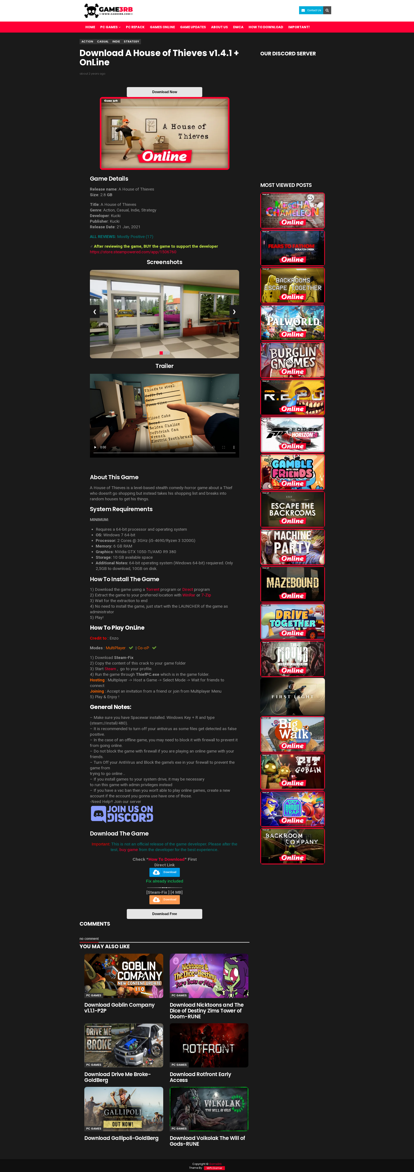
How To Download (167, 859)
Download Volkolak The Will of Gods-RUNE (207, 1140)
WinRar (188, 595)
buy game (128, 849)
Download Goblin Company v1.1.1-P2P (119, 1007)
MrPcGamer (214, 1168)
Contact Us (314, 10)
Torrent (152, 589)
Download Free (164, 914)
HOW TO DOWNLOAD (266, 27)
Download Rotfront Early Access (200, 1077)
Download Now (164, 92)
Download (169, 872)
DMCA (238, 27)
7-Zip (206, 595)
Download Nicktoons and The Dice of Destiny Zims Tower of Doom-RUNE (206, 1010)
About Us (219, 27)
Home (90, 27)
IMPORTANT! (299, 27)
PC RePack (135, 27)
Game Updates (193, 27)
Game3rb (215, 1164)
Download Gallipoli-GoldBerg (121, 1138)
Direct (187, 589)
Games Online (162, 27)
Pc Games (93, 995)
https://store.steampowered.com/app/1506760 (133, 251)
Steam (110, 668)
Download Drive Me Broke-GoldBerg (117, 1077)
